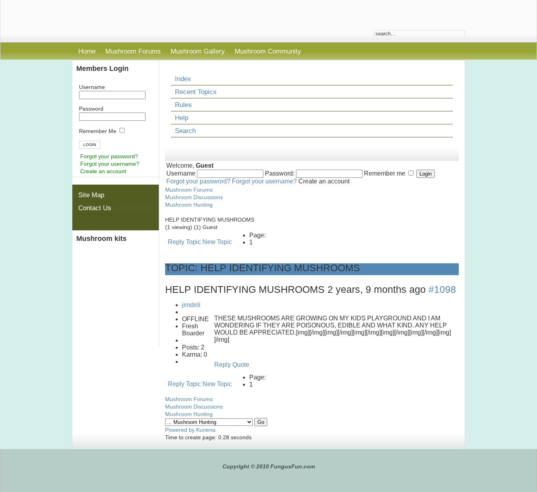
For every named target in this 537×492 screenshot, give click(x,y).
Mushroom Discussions (194, 197)
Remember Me (98, 131)
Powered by (180, 430)
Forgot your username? (109, 164)
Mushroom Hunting (189, 205)
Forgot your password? (109, 156)
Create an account (103, 171)
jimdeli (191, 304)
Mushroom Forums (189, 190)
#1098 (442, 289)
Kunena (205, 430)
